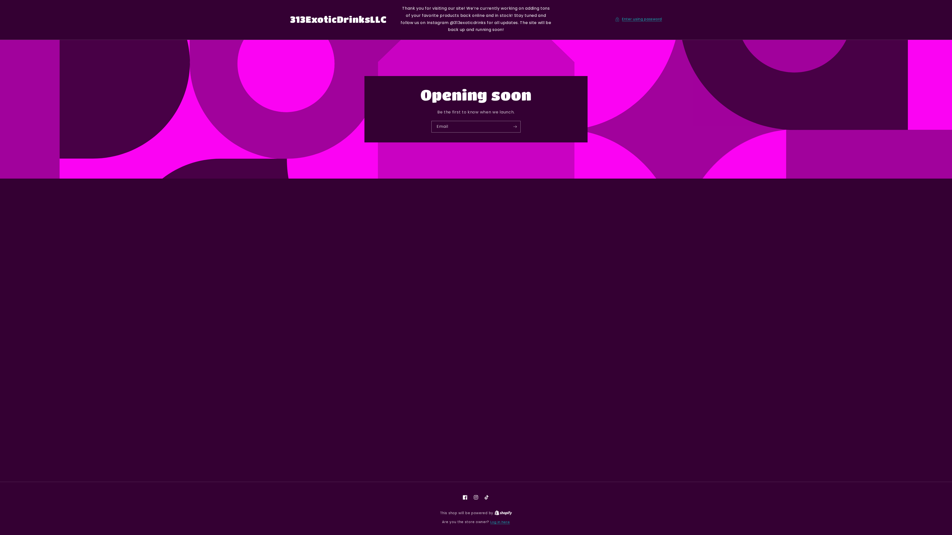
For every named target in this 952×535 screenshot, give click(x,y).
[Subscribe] (514, 127)
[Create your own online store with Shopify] (503, 513)
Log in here (500, 522)
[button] (638, 19)
